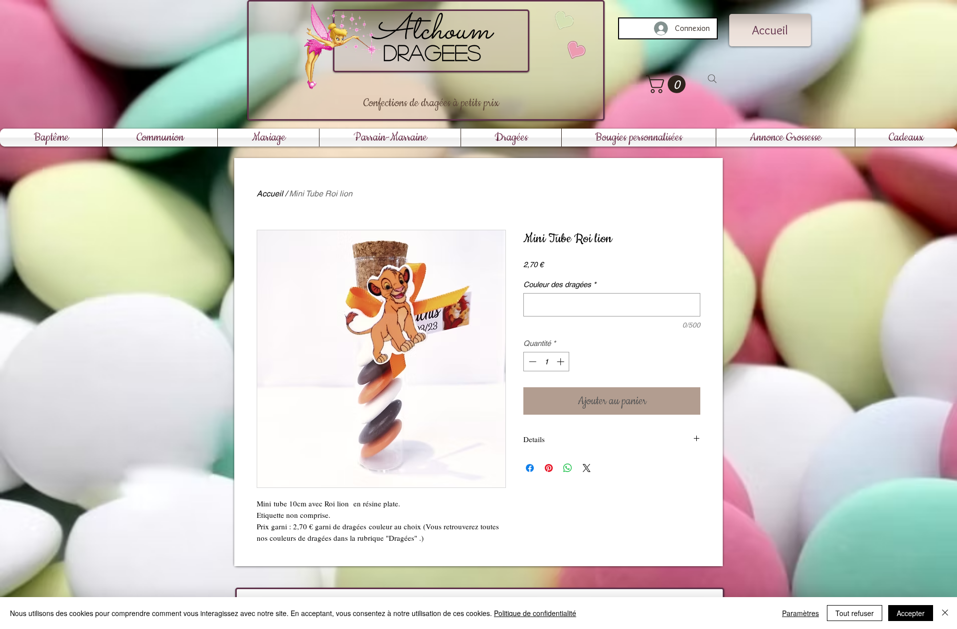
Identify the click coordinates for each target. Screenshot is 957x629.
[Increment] (561, 361)
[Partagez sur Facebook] (530, 468)
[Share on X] (587, 468)
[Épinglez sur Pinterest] (549, 468)
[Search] (712, 78)
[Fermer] (945, 613)
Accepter (911, 613)
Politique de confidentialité (535, 613)
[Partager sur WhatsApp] (568, 468)
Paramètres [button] (800, 613)
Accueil (270, 193)
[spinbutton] (546, 361)
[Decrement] (531, 361)
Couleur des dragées (559, 284)
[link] (668, 84)
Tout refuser (854, 613)
